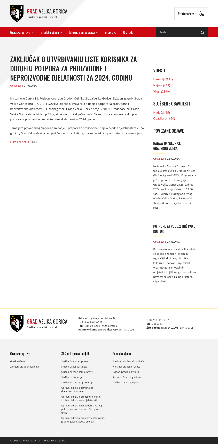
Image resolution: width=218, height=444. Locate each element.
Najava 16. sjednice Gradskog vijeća (167, 146)
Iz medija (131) (163, 79)
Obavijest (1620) (164, 118)
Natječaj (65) (161, 112)
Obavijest (15, 85)
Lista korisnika (19, 142)
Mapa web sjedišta (55, 440)
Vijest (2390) (161, 91)
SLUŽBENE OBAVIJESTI (171, 103)
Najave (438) (161, 85)
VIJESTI (159, 70)
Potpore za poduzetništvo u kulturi (174, 229)
